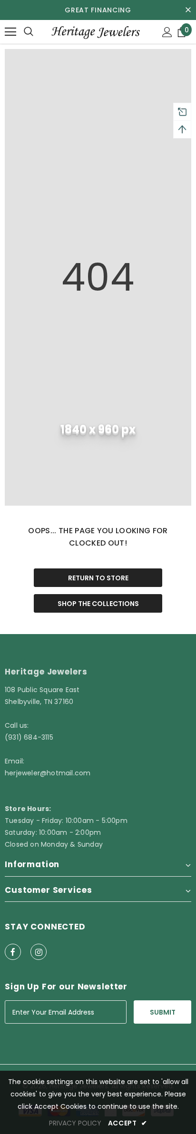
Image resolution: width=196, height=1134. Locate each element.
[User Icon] (167, 32)
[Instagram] (38, 952)
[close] (188, 10)
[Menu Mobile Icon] (10, 32)
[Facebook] (13, 952)
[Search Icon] (28, 32)
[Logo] (95, 31)
